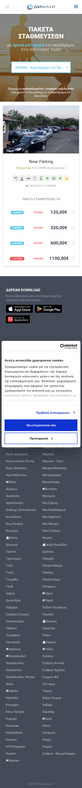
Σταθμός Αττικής (53, 663)
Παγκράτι (48, 558)
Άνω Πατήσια (14, 523)
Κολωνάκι (12, 725)
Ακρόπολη (12, 496)
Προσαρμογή (39, 438)
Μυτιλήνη (51, 489)
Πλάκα (46, 635)
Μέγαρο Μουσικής (54, 468)
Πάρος (49, 593)
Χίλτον (46, 725)
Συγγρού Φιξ (50, 677)
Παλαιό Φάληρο (52, 565)
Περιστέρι (48, 628)
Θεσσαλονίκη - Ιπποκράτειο (15, 666)
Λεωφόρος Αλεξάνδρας (58, 447)
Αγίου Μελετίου (16, 475)
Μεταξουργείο (51, 475)
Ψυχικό (47, 746)
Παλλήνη (48, 572)
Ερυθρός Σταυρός (17, 614)
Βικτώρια (12, 530)
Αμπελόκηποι (14, 503)
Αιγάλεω (11, 489)
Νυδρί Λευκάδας (56, 544)
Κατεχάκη (12, 704)
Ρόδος (49, 649)
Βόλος (13, 537)
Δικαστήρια (13, 600)
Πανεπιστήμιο (51, 579)
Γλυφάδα (12, 579)
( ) (51, 167)
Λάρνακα (13, 760)
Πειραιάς (48, 614)
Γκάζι (9, 565)
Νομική (47, 537)
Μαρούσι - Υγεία (52, 461)
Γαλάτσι (11, 551)
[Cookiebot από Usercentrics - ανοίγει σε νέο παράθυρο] (60, 346)
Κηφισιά (11, 718)
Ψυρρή (46, 739)
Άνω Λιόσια (13, 516)
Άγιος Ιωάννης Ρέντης (20, 461)
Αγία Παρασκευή (16, 447)
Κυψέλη (11, 753)
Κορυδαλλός (14, 732)
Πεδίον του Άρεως (54, 607)
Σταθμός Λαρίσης (53, 670)
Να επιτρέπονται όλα (41, 425)
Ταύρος (47, 691)
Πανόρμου (49, 586)
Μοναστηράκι (51, 482)
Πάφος (49, 600)
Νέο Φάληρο (50, 523)
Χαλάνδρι (48, 711)
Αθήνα (12, 482)
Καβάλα (13, 691)
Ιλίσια (9, 684)
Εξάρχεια (12, 607)
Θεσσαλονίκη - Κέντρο (20, 677)
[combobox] (41, 67)
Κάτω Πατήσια (15, 711)
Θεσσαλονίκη (17, 656)
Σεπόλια (47, 656)
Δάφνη (10, 593)
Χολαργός (49, 732)
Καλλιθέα (12, 697)
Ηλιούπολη (13, 642)
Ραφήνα (51, 642)
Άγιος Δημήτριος (17, 454)
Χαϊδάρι (47, 704)
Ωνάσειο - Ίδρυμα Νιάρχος (59, 753)
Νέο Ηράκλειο (51, 516)
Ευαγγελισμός (15, 621)
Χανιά (48, 718)
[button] (76, 7)
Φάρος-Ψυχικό (51, 697)
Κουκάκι (11, 739)
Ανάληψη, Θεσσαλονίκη (21, 509)
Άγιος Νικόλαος (16, 468)
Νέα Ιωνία (48, 496)
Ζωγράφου (13, 635)
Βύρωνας (12, 544)
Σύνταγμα (48, 684)
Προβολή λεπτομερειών (53, 412)
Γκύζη (10, 572)
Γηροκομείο (13, 558)
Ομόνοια (47, 551)
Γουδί (9, 586)
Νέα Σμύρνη (50, 503)
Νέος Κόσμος (51, 530)
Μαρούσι (48, 454)
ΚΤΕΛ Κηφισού (15, 746)
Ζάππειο (11, 628)
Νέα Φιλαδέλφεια (53, 509)
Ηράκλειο (14, 649)
